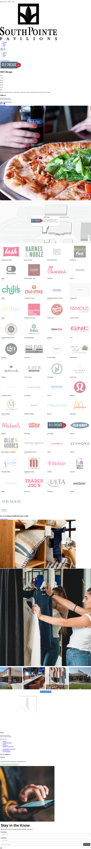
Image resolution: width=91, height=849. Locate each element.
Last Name (4, 838)
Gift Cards (5, 745)
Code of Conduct (7, 751)
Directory (5, 42)
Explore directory (4, 519)
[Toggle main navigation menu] (3, 49)
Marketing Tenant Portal (8, 746)
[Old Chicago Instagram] (1, 103)
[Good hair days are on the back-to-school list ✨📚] (11, 678)
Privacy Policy (6, 750)
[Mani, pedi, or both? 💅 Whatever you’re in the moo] (34, 678)
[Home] (28, 39)
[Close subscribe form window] (1, 848)
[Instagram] (1, 59)
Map (4, 43)
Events (4, 44)
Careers (4, 744)
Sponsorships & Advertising (9, 749)
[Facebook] (2, 59)
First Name (4, 832)
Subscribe (3, 757)
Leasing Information (7, 742)
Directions (9, 102)
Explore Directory (5, 60)
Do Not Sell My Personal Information (9, 764)
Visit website (3, 105)
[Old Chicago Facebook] (4, 103)
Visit (4, 46)
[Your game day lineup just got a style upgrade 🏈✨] (57, 678)
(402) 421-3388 (3, 102)
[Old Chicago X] (3, 103)
